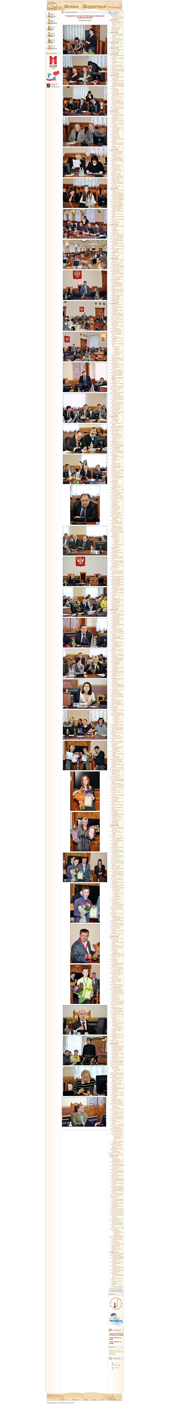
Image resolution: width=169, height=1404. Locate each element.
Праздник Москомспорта (116, 281)
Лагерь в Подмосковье (116, 915)
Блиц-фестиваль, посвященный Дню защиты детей (117, 208)
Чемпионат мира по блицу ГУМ (117, 1058)
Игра (94, 1399)
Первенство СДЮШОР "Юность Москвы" (117, 338)
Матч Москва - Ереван (116, 626)
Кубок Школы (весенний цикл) (116, 298)
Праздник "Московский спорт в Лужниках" (117, 243)
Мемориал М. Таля (117, 1063)
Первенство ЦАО (117, 989)
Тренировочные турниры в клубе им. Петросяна (117, 94)
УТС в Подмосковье (117, 1193)
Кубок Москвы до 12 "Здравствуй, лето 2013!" (117, 292)
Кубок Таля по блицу (117, 925)
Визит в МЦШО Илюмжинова (116, 507)
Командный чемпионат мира (116, 816)
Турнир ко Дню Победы (116, 547)
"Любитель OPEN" (117, 106)
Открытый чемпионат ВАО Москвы (116, 439)
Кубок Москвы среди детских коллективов (118, 70)
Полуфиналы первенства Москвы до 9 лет (117, 139)
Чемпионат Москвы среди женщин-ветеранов (117, 586)
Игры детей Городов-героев (116, 168)
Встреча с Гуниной (117, 649)
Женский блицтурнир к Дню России (117, 326)
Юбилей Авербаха (117, 402)
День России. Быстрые (115, 510)
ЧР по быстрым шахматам (116, 550)
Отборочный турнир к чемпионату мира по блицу (117, 590)
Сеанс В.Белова (116, 331)
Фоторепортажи (116, 1042)
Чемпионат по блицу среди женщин (118, 1271)
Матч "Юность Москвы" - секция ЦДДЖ (117, 832)
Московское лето (117, 530)
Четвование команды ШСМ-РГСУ (116, 367)
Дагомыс (114, 912)
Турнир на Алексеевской (116, 859)
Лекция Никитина (117, 695)
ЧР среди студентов (117, 631)
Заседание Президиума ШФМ (117, 521)
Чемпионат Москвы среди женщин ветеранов (117, 975)
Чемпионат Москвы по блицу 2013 (117, 277)
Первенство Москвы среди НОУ (117, 993)
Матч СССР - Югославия (115, 1066)
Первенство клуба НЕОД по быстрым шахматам (118, 1233)
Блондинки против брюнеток (117, 565)
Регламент (117, 889)
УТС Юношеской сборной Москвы (116, 370)
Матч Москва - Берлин (116, 460)
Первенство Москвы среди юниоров (117, 838)
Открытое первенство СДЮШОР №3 (116, 952)
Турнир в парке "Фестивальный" (116, 702)
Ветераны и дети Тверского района (117, 526)
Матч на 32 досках (117, 529)
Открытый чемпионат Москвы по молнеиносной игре (117, 1275)
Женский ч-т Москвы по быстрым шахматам (117, 1167)
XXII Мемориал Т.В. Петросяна (117, 1051)
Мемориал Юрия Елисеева (117, 119)
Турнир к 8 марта (117, 777)
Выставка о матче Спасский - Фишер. (117, 1101)
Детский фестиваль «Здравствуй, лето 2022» (117, 35)
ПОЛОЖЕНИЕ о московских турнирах (116, 799)
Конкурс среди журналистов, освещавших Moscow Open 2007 (118, 1137)
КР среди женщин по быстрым (117, 428)
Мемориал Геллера (117, 1213)
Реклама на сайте (115, 1350)
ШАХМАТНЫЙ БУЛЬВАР (116, 536)
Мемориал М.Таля (117, 444)
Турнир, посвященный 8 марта (116, 1122)
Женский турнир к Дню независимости (117, 728)
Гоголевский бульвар (117, 350)
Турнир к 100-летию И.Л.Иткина (117, 490)
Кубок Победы (116, 173)
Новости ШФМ (115, 1040)
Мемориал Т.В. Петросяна (116, 30)
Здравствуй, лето (117, 1210)
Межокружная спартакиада (116, 757)
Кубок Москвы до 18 (117, 386)
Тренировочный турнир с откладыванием (116, 155)
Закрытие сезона (117, 732)
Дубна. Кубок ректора (115, 1247)
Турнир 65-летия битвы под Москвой (117, 1170)
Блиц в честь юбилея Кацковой (117, 1008)
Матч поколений (116, 515)
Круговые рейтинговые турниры (115, 230)
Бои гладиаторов (117, 46)
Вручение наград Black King (117, 431)
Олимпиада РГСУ (117, 984)
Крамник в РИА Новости (116, 487)
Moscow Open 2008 (117, 1073)
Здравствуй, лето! (117, 737)
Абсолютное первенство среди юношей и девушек (117, 1222)
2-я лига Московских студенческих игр (117, 856)
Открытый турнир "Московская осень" (117, 159)
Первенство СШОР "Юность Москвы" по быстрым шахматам (117, 197)
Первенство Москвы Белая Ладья (117, 769)
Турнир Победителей (116, 735)
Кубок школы (115, 317)
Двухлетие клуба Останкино (116, 762)
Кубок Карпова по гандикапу (117, 810)
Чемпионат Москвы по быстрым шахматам (117, 479)
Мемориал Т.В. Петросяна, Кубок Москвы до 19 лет (117, 39)
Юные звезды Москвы (116, 381)
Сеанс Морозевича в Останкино (117, 885)
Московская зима (117, 938)
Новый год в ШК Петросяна (116, 305)
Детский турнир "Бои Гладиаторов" (117, 175)
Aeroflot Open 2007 (117, 1129)
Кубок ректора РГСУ (117, 1064)
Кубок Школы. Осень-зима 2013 (117, 272)
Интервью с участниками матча (117, 1070)
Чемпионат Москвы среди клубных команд (117, 1263)
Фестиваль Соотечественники (117, 700)
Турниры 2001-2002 (116, 1288)
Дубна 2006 (115, 1196)
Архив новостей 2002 (116, 1154)
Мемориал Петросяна (115, 845)
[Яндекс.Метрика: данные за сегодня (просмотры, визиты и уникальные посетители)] (116, 1363)
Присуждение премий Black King (117, 599)
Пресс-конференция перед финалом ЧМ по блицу (118, 687)
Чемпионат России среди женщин (117, 636)
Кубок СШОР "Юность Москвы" (117, 181)
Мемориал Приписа (117, 1253)
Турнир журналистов (118, 426)
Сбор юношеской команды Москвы (117, 760)
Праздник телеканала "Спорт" (117, 1111)
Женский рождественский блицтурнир (116, 820)
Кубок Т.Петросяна (117, 315)
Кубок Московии (116, 279)
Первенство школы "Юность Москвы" (117, 284)
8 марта (114, 569)
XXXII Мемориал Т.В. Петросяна (118, 109)
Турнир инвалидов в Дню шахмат (117, 322)
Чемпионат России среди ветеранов (117, 660)
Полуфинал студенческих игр (117, 644)
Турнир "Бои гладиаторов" (116, 135)
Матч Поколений (116, 262)
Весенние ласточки (117, 1124)
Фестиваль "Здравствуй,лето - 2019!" (117, 62)
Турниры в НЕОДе (117, 1148)
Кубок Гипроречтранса (116, 782)
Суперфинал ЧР (116, 495)
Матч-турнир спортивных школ (117, 329)
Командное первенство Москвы (117, 411)
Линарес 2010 (116, 790)
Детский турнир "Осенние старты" (117, 202)
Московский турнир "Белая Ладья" (117, 295)
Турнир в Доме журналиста (116, 999)
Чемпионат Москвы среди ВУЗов (117, 1012)
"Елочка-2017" (116, 112)
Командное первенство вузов (117, 1218)
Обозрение (75, 1399)
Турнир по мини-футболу (116, 948)
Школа (86, 1399)
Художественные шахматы (117, 1207)
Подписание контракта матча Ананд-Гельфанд (117, 435)
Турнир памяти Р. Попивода (117, 965)
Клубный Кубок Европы (116, 647)
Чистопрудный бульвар (118, 352)
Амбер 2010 (115, 776)
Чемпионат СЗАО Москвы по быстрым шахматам (117, 115)
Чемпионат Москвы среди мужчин (117, 577)
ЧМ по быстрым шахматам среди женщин (117, 1084)
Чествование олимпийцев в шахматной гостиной (116, 664)
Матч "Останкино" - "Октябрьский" (117, 493)
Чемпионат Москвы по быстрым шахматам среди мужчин (117, 1079)
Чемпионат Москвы (117, 392)
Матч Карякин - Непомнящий (116, 601)
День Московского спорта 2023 (117, 27)
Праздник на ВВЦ (117, 1010)
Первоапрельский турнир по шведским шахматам (118, 562)
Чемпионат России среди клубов (117, 986)
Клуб (102, 1399)
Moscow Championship (118, 1026)
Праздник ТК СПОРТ (118, 1212)
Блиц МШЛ (115, 422)
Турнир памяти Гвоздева (116, 390)
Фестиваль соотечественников (117, 962)
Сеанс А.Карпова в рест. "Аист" (117, 1176)
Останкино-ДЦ (116, 774)
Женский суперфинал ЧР (116, 485)
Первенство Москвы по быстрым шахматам (117, 533)
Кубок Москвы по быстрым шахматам (117, 1061)
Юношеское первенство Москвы (117, 1087)
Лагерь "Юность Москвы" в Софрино (117, 654)
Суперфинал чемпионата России (117, 624)
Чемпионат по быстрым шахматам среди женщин (117, 1267)
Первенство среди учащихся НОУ (117, 1131)
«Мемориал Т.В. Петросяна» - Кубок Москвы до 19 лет (117, 17)
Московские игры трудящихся (117, 442)
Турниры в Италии (117, 913)
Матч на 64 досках (117, 907)
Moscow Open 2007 (117, 1133)
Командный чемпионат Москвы (117, 269)
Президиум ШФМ (117, 388)
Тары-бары (113, 1399)
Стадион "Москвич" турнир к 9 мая (117, 969)
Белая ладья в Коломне (116, 502)
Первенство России (117, 741)
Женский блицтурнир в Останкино (116, 419)
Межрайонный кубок (118, 1227)
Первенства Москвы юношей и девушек (117, 1188)
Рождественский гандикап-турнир (116, 629)
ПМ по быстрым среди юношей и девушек (116, 1146)
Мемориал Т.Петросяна (115, 1150)
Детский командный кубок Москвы (117, 178)
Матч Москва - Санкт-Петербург (117, 472)
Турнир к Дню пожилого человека (117, 264)
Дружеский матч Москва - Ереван (116, 979)
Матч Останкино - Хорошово (117, 705)
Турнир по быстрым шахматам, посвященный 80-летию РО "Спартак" (117, 192)
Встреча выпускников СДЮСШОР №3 (116, 1159)
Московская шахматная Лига (116, 683)
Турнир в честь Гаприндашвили (116, 465)
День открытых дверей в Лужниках (117, 358)
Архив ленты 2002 (116, 1152)
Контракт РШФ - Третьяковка (116, 394)
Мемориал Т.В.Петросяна (116, 72)
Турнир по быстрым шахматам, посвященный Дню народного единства (118, 82)
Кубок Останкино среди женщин (117, 513)
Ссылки (112, 1353)
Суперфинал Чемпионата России (117, 1045)
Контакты (113, 1354)
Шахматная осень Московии (117, 311)
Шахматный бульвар (118, 289)
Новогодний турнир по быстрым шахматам (117, 78)
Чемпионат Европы (117, 767)
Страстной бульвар (117, 347)
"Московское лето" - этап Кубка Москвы (117, 239)
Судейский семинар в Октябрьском (117, 446)
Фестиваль (115, 977)
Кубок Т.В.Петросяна (116, 463)
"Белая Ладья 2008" (117, 1001)
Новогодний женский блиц (116, 621)
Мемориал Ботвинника (115, 482)
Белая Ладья (115, 567)
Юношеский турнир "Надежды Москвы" (117, 204)
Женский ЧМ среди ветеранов (117, 1204)
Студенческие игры (117, 1119)
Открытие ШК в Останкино (116, 996)
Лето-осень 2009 (117, 878)
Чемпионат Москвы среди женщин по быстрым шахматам (117, 872)
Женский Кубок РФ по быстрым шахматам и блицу (117, 1163)
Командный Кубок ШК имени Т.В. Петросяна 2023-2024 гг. (117, 23)
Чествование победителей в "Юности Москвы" (117, 450)
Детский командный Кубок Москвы (117, 404)
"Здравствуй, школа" (117, 497)
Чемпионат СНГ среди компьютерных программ (116, 1019)
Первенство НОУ (117, 1238)
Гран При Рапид (116, 933)
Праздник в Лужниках (115, 504)
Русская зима (116, 935)
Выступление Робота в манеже (117, 693)
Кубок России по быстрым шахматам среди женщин (117, 615)
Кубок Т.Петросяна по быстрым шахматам (117, 250)
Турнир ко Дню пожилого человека (117, 313)
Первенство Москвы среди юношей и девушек (117, 673)
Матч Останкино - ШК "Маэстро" (117, 866)
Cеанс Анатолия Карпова (116, 743)
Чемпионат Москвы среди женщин (117, 582)
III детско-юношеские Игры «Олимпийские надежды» (117, 747)
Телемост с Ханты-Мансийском (117, 690)
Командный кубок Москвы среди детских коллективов (118, 101)
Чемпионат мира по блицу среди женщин (117, 680)
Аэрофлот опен (116, 406)
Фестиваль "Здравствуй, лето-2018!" (115, 90)
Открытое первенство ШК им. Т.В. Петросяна (117, 128)
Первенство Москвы (117, 200)
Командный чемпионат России (117, 363)
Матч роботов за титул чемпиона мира (116, 334)
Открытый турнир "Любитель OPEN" (117, 152)
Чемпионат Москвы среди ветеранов (117, 397)
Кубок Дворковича (117, 713)
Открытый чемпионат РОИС (117, 642)
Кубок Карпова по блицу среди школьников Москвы (117, 903)
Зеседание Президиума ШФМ (117, 657)
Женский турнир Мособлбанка (116, 408)
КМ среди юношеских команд (117, 922)
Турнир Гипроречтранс (116, 1098)
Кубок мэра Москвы (117, 237)
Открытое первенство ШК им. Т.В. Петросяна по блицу (117, 143)
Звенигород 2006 (117, 1195)
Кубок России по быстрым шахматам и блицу (117, 828)
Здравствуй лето (116, 971)
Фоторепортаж (118, 1239)
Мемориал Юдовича (117, 1003)
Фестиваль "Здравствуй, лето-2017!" (115, 132)
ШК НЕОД (115, 1229)
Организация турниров (116, 1351)
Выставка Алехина (117, 1209)
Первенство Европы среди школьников (117, 373)
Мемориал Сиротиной (115, 823)
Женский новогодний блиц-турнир (117, 1038)
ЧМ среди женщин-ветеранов (117, 1114)
